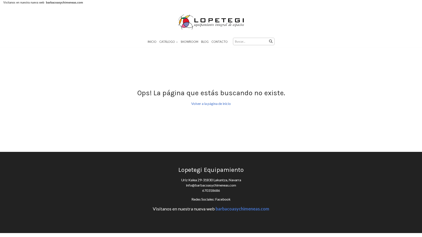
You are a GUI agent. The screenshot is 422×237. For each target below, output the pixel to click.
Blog (205, 41)
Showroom (189, 41)
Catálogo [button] (167, 41)
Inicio (151, 41)
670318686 (211, 190)
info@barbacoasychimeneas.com (211, 185)
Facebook (223, 199)
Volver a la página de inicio (211, 103)
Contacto (219, 41)
